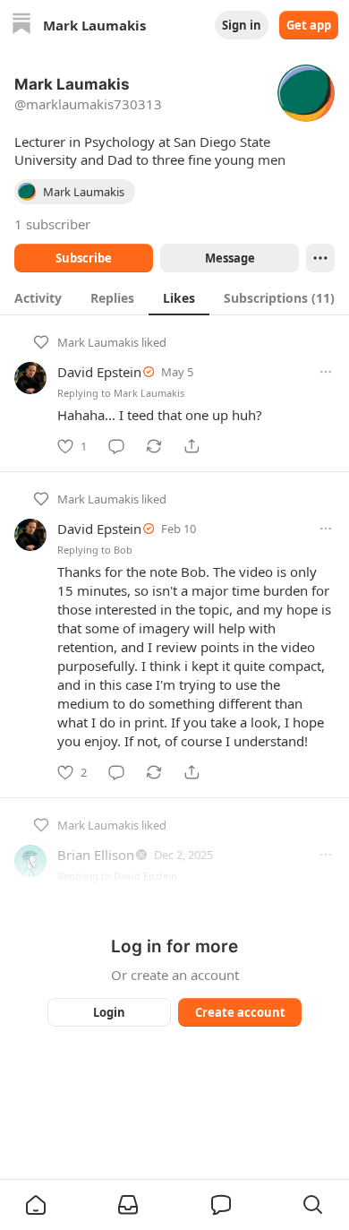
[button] (35, 1205)
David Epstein (99, 372)
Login (109, 1012)
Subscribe (83, 258)
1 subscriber (52, 224)
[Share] (191, 446)
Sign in (241, 25)
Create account (240, 1012)
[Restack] (154, 446)
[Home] (21, 26)
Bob (123, 549)
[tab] (38, 297)
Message (230, 258)
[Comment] (116, 446)
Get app (308, 25)
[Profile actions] (320, 258)
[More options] (325, 371)
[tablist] (174, 297)
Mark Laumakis (98, 342)
